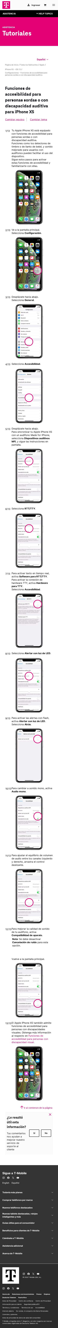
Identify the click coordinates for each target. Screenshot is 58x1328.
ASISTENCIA (9, 13)
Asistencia (8, 27)
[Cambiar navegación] (47, 13)
